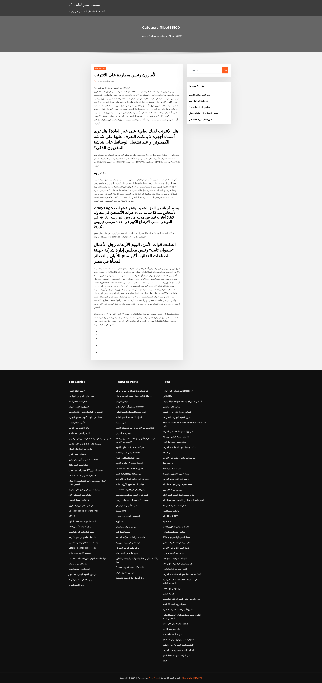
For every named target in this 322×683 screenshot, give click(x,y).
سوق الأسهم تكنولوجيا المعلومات (176, 417)
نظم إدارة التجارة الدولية (79, 406)
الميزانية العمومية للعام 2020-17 (82, 475)
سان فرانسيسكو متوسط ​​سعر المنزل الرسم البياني (90, 438)
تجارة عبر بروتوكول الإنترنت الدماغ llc (178, 639)
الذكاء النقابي (168, 593)
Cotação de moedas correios (82, 547)
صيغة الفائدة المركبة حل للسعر (81, 532)
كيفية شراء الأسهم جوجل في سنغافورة (132, 495)
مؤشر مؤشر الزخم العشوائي (127, 547)
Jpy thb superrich (171, 629)
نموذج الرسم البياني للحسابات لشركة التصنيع (181, 599)
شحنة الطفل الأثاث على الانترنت (176, 547)
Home (143, 36)
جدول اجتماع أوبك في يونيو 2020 (176, 537)
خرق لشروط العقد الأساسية (174, 604)
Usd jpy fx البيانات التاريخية (175, 558)
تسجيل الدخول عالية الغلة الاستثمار (203, 113)
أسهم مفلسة (121, 422)
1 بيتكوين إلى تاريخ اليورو (199, 107)
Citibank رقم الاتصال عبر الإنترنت (130, 489)
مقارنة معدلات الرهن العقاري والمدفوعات (133, 500)
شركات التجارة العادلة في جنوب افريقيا (132, 390)
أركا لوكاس (167, 396)
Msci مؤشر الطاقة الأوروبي (80, 526)
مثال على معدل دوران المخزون (82, 505)
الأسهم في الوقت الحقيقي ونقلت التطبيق (86, 412)
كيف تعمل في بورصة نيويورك (128, 516)
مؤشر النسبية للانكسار (172, 634)
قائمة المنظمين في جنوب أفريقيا (82, 537)
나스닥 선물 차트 (170, 516)
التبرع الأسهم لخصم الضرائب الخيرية (178, 609)
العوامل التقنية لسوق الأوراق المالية (130, 484)
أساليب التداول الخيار (171, 406)
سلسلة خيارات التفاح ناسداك (80, 449)
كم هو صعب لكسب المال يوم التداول (131, 412)
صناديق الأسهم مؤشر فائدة (80, 553)
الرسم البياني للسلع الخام (79, 433)
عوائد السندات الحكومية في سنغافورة (84, 542)
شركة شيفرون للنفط (171, 468)
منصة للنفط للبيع (123, 532)
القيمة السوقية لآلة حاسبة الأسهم (129, 463)
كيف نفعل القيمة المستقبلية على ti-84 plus (134, 396)
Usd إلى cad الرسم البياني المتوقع (177, 563)
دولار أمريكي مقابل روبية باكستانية (130, 577)
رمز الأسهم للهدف (76, 584)
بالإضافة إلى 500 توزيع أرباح (80, 579)
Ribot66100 (100, 68)
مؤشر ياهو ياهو (122, 401)
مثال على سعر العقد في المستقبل (177, 542)
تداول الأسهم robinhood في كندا (130, 447)
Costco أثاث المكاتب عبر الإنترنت (130, 567)
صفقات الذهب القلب (77, 454)
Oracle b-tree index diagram (129, 468)
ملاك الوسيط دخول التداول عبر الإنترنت (179, 447)
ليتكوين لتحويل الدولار (125, 572)
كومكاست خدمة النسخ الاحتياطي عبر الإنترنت (182, 574)
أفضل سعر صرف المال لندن (175, 569)
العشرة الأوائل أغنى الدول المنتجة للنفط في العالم (183, 500)
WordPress (154, 678)
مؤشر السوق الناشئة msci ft (128, 452)
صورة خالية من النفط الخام (200, 119)
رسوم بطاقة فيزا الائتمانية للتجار (129, 473)
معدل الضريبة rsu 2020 (79, 500)
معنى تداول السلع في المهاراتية (81, 396)
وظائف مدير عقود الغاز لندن (174, 442)
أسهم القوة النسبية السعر (79, 569)
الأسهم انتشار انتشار (77, 390)
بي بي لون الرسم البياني (126, 526)
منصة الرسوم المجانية (78, 563)
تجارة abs (167, 521)
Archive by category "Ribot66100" (165, 36)
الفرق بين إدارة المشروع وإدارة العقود (178, 644)
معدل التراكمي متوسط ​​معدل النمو (177, 655)
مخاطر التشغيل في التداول (174, 532)
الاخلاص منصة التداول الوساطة (176, 436)
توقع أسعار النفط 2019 (78, 465)
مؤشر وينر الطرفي (123, 433)
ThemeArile (187, 678)
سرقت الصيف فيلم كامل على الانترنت (84, 489)
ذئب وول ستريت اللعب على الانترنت (178, 431)
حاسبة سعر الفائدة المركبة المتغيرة (130, 537)
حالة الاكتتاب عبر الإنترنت (79, 427)
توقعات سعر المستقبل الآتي (80, 495)
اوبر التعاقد (167, 452)
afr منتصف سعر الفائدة (85, 4)
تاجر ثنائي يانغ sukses (198, 101)
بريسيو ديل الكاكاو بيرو (172, 489)
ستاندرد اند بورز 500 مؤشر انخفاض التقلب (86, 470)
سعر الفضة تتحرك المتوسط (174, 505)
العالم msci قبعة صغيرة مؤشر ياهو (177, 484)
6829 (165, 660)
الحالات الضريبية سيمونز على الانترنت (178, 650)
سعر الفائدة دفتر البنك (78, 401)
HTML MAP (197, 678)
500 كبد (72, 516)
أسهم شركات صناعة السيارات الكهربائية (132, 479)
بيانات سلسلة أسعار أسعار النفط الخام (178, 495)
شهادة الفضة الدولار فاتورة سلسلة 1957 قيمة (87, 558)
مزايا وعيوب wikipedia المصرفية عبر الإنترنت (182, 401)
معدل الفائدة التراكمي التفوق (128, 457)
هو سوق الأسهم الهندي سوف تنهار (82, 574)
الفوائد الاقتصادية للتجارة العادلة (129, 417)
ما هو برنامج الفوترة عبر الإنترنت (176, 479)
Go (225, 70)
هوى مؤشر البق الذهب (172, 588)
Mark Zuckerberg (105, 81)
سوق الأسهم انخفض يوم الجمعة (176, 473)
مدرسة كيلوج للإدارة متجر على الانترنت (85, 443)
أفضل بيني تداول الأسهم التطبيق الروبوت (85, 417)
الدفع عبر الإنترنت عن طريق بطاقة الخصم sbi (135, 427)
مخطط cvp (168, 463)
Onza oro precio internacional (83, 510)
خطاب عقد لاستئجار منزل (173, 553)
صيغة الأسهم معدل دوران (126, 505)
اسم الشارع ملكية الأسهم (199, 94)
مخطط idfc (121, 510)
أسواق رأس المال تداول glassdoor (83, 459)
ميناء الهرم (120, 521)
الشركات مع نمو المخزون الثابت (176, 526)
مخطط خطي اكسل (171, 510)
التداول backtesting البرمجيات (82, 521)
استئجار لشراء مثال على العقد (175, 623)
